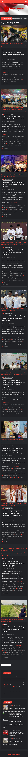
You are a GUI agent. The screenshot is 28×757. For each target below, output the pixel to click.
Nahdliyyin (16, 211)
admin (3, 59)
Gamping (11, 137)
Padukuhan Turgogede (15, 473)
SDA (15, 590)
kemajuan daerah (19, 275)
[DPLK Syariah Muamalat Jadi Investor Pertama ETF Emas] (5, 714)
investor (22, 339)
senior (16, 477)
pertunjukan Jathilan (20, 143)
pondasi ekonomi (7, 344)
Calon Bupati (5, 204)
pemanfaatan (13, 588)
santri (12, 477)
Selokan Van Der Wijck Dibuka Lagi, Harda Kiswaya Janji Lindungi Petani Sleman (13, 629)
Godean (15, 74)
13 (14, 686)
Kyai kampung (10, 409)
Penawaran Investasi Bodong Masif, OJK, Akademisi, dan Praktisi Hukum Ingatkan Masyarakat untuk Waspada (13, 742)
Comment (5, 83)
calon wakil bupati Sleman (19, 337)
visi (8, 282)
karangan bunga (7, 76)
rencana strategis (13, 280)
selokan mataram (11, 654)
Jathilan (17, 137)
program (9, 538)
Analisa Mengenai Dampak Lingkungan (16, 583)
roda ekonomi (15, 344)
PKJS (4, 145)
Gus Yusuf (5, 207)
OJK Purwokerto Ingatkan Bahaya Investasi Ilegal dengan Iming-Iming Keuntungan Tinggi (17, 708)
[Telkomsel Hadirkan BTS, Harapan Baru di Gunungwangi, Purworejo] (5, 732)
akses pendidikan (6, 530)
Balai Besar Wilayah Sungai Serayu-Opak (11, 647)
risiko (21, 652)
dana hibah (5, 137)
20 (14, 689)
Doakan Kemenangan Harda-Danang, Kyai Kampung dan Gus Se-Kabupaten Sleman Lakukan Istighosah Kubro (13, 383)
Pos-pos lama (6, 664)
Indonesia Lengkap (8, 49)
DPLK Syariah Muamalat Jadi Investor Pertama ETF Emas (16, 715)
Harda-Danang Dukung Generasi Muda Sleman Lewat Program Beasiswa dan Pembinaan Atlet (12, 513)
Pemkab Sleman (10, 143)
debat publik (17, 584)
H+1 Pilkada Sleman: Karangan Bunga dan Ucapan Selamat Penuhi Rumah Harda (13, 54)
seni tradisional (17, 145)
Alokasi (4, 136)
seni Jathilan (10, 145)
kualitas (9, 139)
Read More (6, 72)
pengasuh (16, 411)
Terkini (5, 624)
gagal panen (22, 648)
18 (7, 689)
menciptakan (13, 341)
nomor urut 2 (10, 77)
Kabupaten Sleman (12, 586)
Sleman (9, 214)
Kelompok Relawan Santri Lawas (16, 472)
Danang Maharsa (10, 205)
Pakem (23, 473)
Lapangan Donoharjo (12, 209)
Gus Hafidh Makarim (20, 205)
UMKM (4, 282)
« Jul (4, 695)
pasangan (19, 212)
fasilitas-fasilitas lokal (13, 273)
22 (20, 689)
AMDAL (4, 583)
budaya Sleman (10, 136)
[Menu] (2, 1)
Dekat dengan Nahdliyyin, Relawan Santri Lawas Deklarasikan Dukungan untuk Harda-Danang (13, 450)
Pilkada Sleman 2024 (17, 79)
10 (4, 686)
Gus (19, 404)
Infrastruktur (11, 275)
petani (19, 650)
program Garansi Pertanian (12, 652)
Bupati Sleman (5, 271)
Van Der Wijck (14, 656)
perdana (19, 588)
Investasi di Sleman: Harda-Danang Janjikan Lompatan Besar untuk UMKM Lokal (13, 318)
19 (10, 689)
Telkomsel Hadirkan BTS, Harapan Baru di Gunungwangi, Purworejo (16, 733)
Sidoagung (16, 413)
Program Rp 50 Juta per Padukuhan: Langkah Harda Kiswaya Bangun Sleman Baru (13, 252)
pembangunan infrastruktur (14, 277)
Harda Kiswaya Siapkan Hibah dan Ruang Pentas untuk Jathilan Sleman (13, 117)
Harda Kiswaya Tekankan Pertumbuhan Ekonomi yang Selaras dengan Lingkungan (13, 563)
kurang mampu (10, 534)
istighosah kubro (16, 406)
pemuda (15, 536)
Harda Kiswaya (21, 74)
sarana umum (21, 280)
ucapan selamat (12, 81)
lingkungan (20, 586)
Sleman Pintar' (16, 538)
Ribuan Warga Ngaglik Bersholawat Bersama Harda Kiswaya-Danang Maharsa (13, 184)
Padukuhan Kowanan (19, 77)
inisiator (9, 406)
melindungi (13, 650)
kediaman (14, 76)
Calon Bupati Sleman (7, 74)
